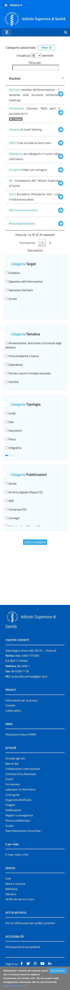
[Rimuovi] (50, 47)
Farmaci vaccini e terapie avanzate (29, 373)
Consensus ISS (17, 509)
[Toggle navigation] (7, 32)
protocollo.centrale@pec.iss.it (29, 676)
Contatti (10, 705)
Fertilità (13, 382)
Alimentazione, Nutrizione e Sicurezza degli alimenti (33, 345)
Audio (12, 413)
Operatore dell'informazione (25, 281)
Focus (12, 439)
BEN (11, 501)
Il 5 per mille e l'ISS (17, 854)
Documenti (15, 430)
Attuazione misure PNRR (20, 734)
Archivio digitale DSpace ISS (25, 492)
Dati (11, 422)
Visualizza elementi (35, 55)
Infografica (15, 448)
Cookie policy (13, 710)
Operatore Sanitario (20, 290)
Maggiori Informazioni (15, 985)
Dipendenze (15, 364)
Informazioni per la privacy (21, 700)
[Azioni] (6, 5)
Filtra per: (35, 62)
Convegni (14, 518)
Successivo (35, 250)
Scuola (12, 299)
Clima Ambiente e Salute (23, 356)
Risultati (14, 78)
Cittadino (14, 273)
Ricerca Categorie (35, 542)
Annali (12, 483)
